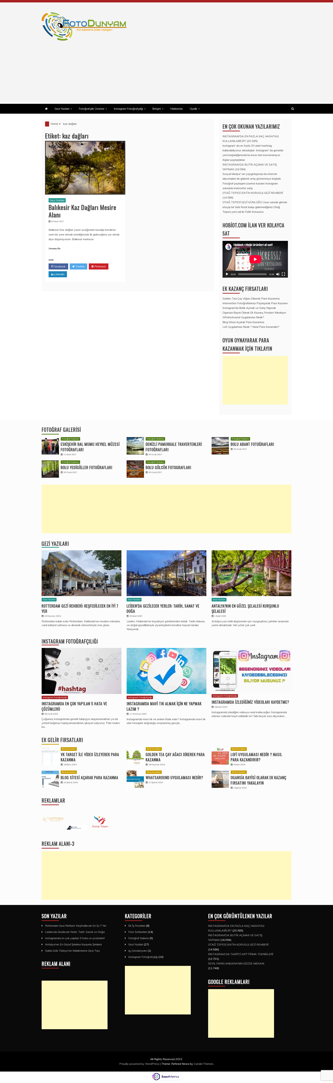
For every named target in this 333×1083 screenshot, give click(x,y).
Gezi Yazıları (55, 543)
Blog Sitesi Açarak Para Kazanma (243, 322)
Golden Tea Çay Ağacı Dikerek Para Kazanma (251, 298)
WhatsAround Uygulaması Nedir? (243, 317)
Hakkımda (176, 108)
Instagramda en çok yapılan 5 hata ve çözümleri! (74, 706)
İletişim (156, 108)
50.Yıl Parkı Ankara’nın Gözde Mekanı (236, 963)
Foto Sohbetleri (137, 932)
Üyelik (193, 108)
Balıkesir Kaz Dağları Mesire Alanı (82, 211)
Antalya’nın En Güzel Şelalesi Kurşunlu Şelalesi (245, 608)
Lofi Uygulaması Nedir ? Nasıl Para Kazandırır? (251, 326)
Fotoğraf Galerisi (61, 429)
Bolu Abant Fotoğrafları (252, 444)
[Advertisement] (166, 77)
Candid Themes (203, 1063)
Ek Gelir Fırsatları (62, 739)
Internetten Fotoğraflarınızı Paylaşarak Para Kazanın (255, 303)
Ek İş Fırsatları (69, 749)
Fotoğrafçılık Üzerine (91, 108)
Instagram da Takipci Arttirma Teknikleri (240, 954)
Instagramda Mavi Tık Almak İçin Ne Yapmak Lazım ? (164, 706)
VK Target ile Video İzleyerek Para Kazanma (90, 757)
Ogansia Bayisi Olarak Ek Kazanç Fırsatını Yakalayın (254, 312)
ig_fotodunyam (137, 950)
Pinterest (100, 266)
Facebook (59, 266)
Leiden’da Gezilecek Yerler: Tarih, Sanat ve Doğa (163, 608)
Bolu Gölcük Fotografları (168, 467)
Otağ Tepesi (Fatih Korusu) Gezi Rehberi (253, 193)
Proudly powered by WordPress (139, 1063)
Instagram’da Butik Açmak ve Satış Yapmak (249, 308)
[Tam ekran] (283, 274)
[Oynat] (227, 274)
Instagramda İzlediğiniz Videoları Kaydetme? (250, 702)
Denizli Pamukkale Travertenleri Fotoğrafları (174, 446)
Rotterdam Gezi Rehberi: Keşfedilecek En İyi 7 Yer (80, 608)
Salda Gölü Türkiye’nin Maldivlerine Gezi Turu (72, 950)
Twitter (80, 266)
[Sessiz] (278, 274)
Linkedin (58, 274)
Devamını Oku (54, 248)
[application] (255, 259)
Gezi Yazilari (62, 108)
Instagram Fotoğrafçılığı (128, 108)
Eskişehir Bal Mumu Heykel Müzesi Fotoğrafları (90, 446)
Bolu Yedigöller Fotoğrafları (86, 467)
